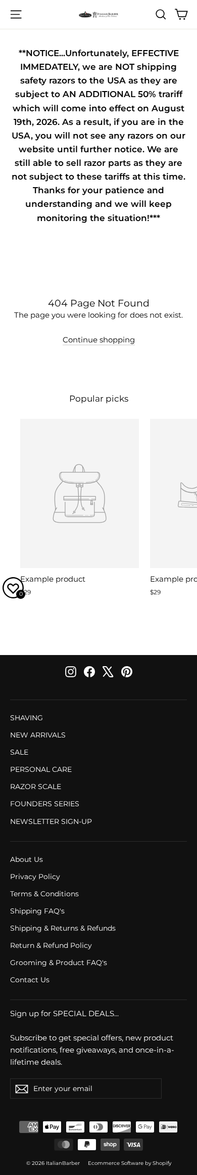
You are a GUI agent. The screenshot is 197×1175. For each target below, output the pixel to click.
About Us (26, 859)
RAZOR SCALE (35, 786)
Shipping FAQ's (37, 911)
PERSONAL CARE (41, 769)
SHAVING (26, 717)
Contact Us (30, 979)
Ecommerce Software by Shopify (129, 1163)
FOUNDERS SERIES (44, 803)
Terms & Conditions (44, 893)
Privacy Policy (35, 876)
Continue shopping (99, 339)
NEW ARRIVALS (38, 734)
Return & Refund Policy (51, 945)
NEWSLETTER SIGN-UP (51, 821)
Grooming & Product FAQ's (58, 962)
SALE (19, 752)
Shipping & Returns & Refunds (63, 928)
